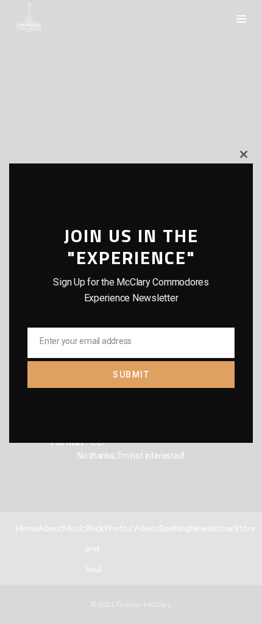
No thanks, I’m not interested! (131, 456)
